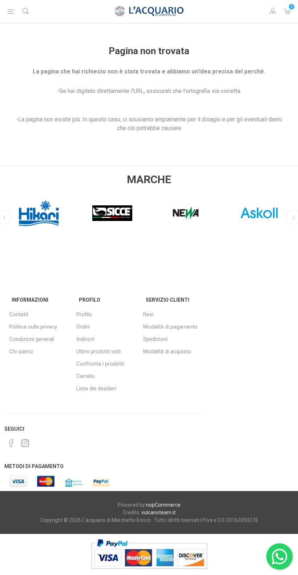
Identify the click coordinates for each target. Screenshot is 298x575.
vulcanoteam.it (158, 512)
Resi (148, 314)
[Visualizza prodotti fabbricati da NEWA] (186, 213)
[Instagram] (25, 443)
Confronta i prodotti (100, 364)
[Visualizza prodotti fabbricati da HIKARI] (39, 213)
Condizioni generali (31, 339)
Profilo (84, 314)
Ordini (83, 326)
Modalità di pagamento (170, 326)
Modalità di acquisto (167, 351)
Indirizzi (85, 339)
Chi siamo (21, 351)
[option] (39, 211)
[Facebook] (11, 443)
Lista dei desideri (96, 388)
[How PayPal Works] (149, 572)
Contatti (18, 314)
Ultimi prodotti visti (98, 351)
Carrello (85, 376)
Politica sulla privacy (33, 326)
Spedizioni (155, 339)
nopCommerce (163, 505)
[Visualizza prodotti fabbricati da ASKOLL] (259, 213)
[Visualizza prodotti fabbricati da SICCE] (112, 213)
